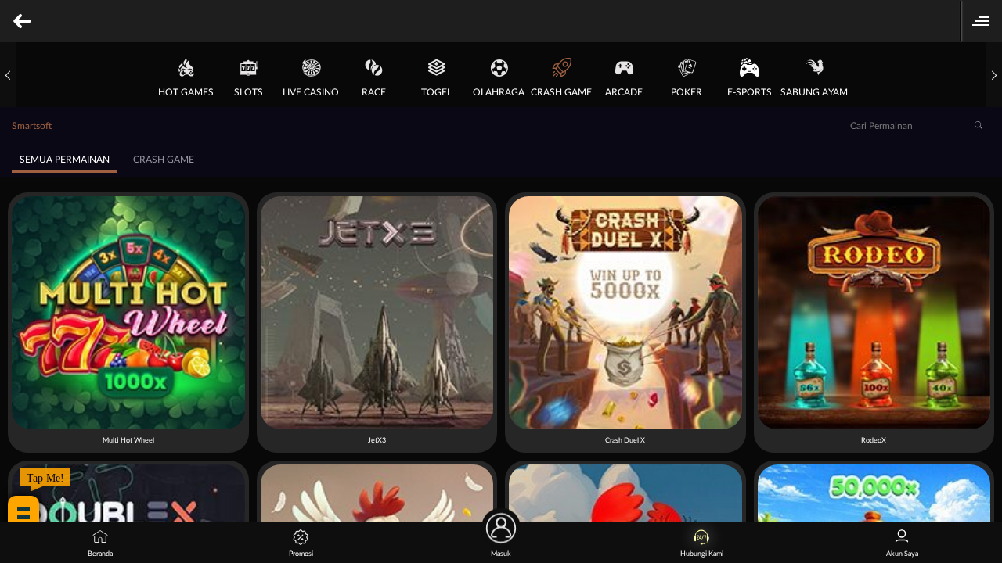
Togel (436, 92)
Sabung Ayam (814, 92)
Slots (248, 92)
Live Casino (311, 92)
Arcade (624, 92)
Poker (686, 92)
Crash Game (561, 92)
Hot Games (186, 92)
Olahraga (498, 92)
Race (374, 92)
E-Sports (749, 92)
